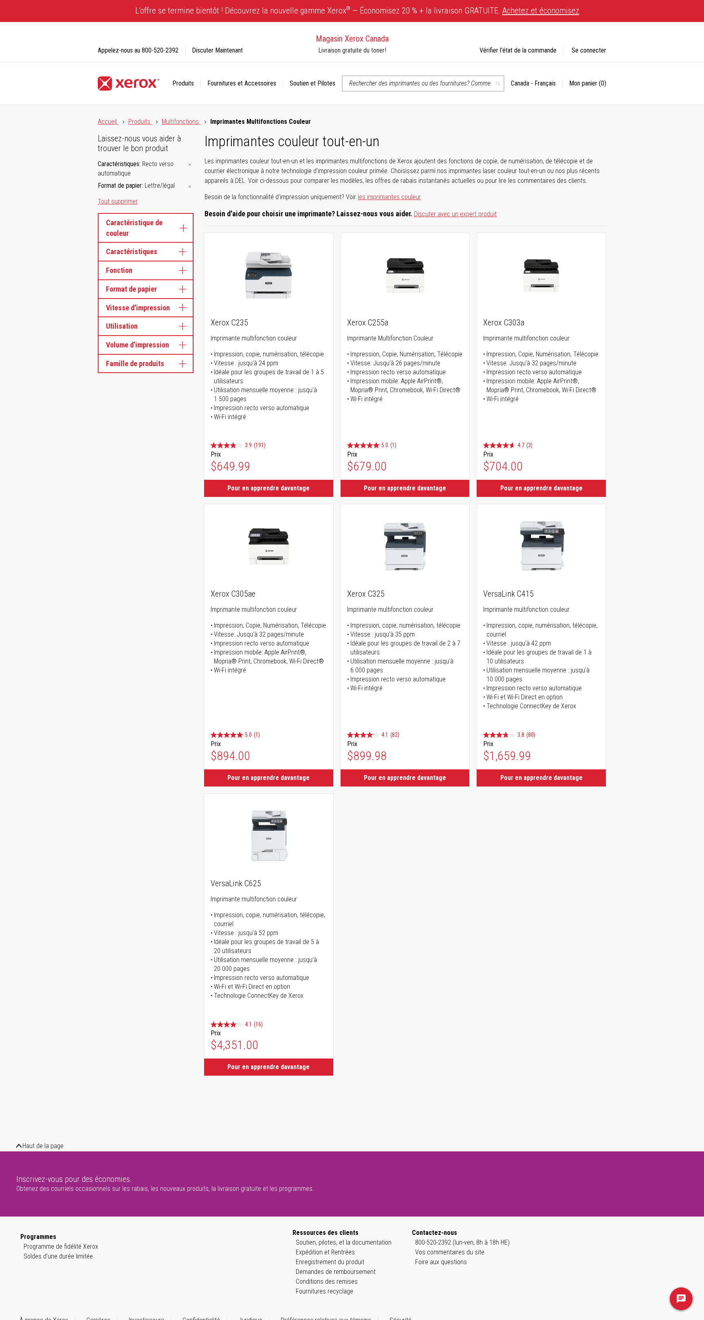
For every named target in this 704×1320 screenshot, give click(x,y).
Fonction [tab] (119, 270)
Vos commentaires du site (449, 1252)
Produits (140, 121)
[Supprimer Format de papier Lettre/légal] (190, 186)
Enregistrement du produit (330, 1262)
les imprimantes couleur (389, 197)
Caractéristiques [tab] (131, 251)
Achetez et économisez (540, 10)
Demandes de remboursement (336, 1272)
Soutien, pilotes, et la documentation (344, 1242)
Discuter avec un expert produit (455, 214)
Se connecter (589, 50)
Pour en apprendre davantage (268, 488)
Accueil (108, 121)
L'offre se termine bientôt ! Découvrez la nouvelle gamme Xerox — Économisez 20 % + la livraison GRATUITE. (357, 10)
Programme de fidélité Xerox (61, 1246)
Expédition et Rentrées (325, 1252)
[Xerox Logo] (128, 83)
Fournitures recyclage (324, 1291)
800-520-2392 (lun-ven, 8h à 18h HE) (462, 1242)
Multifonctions (181, 121)
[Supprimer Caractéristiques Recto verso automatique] (190, 164)
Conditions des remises (327, 1281)
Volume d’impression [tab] (137, 344)
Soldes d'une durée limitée (58, 1256)
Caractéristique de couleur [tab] (134, 227)
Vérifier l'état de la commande (518, 50)
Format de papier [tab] (131, 289)
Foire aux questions (441, 1262)
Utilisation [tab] (122, 326)
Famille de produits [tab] (135, 363)
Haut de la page (43, 1146)
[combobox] (423, 83)
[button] (537, 83)
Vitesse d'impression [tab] (138, 307)
